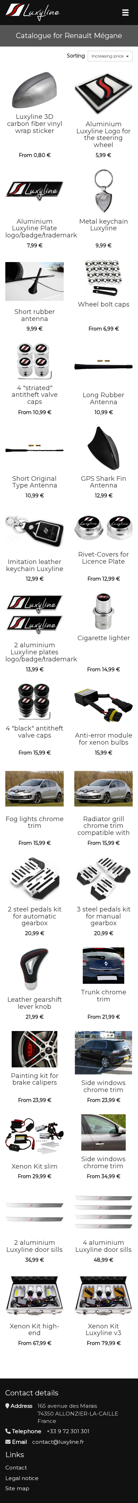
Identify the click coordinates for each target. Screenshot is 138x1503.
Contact (16, 1467)
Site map (17, 1488)
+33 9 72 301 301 (68, 1431)
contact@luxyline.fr (58, 1441)
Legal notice (22, 1478)
